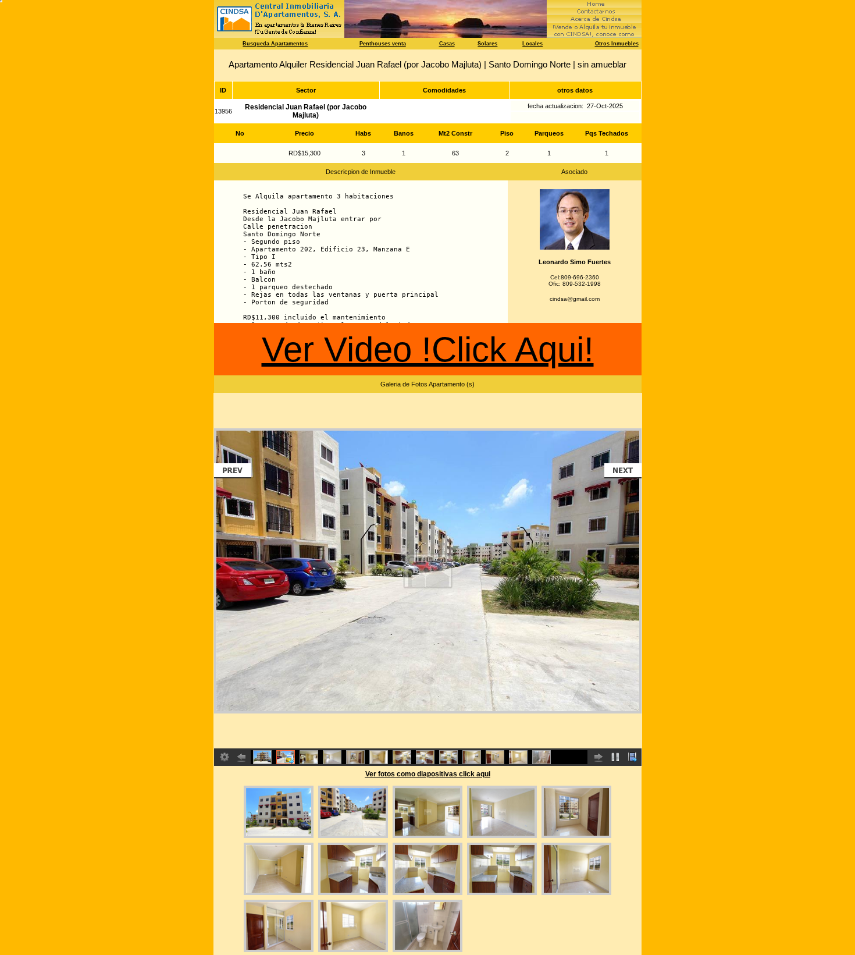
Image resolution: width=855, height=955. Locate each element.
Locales (532, 44)
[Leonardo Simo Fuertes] (575, 248)
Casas (447, 44)
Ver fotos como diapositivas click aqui (427, 774)
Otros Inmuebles (617, 44)
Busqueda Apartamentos (275, 44)
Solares (487, 44)
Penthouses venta (382, 44)
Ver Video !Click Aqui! (428, 349)
